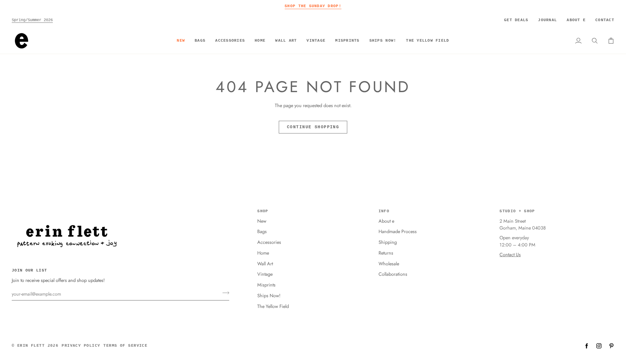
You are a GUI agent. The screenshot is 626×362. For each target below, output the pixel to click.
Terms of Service (125, 345)
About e (386, 220)
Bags (262, 231)
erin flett (31, 345)
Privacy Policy (81, 345)
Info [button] (384, 211)
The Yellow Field (273, 306)
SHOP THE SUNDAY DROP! (313, 6)
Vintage (265, 274)
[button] (200, 41)
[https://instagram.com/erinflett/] (599, 346)
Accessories (269, 242)
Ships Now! (268, 295)
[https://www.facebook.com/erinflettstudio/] (586, 346)
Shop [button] (262, 211)
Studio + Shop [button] (517, 211)
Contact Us (510, 254)
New (261, 220)
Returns (386, 252)
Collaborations (393, 274)
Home (263, 252)
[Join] (223, 293)
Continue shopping (313, 127)
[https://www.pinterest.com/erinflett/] (611, 346)
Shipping (388, 242)
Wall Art (265, 263)
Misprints (266, 284)
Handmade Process (398, 231)
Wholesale (389, 263)
